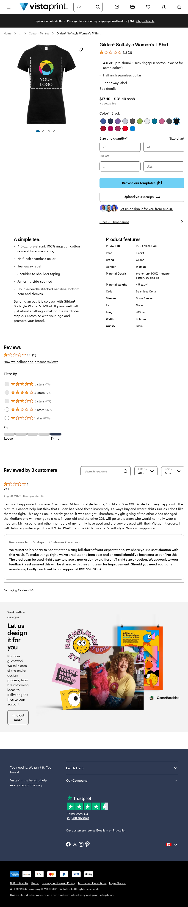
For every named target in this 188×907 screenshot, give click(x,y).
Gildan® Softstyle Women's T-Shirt (78, 33)
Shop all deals (145, 20)
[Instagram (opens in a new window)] (81, 845)
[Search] (98, 7)
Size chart (176, 138)
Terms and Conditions (92, 883)
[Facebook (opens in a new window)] (68, 845)
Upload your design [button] (139, 197)
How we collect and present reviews (31, 362)
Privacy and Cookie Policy (58, 883)
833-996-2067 (19, 883)
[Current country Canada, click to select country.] (172, 845)
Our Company (77, 780)
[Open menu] (9, 7)
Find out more (18, 717)
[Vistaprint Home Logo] (43, 7)
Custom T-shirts (39, 33)
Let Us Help (74, 768)
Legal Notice (117, 883)
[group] (142, 157)
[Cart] (179, 7)
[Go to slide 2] (43, 131)
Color (110, 113)
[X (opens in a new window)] (74, 845)
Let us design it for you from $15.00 (146, 209)
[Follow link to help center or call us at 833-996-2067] (117, 7)
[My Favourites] (148, 7)
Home (7, 33)
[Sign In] (164, 7)
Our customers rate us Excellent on (95, 830)
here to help (38, 780)
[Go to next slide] (86, 84)
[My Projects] (132, 7)
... (20, 33)
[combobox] (85, 7)
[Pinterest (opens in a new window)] (87, 844)
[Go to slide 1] (38, 131)
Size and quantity (113, 138)
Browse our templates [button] (138, 183)
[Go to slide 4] (54, 131)
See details (108, 88)
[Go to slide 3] (49, 131)
